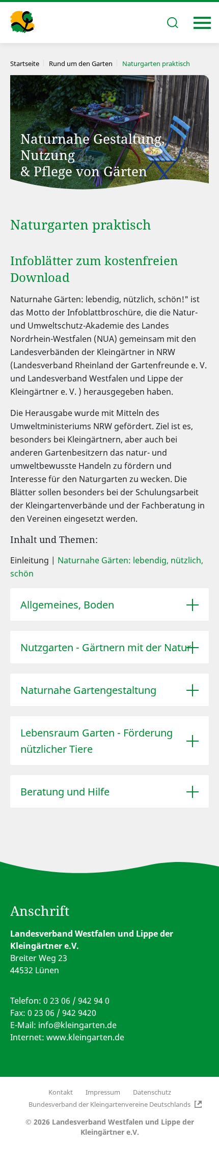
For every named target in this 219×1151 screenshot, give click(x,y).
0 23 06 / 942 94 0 (76, 1000)
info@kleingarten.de (77, 1025)
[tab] (109, 604)
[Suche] (172, 22)
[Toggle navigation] (202, 23)
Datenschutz (152, 1092)
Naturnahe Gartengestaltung (88, 690)
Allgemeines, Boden (67, 605)
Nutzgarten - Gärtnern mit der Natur (105, 647)
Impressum (103, 1092)
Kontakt (60, 1092)
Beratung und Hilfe (65, 791)
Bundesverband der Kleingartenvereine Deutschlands (109, 1104)
